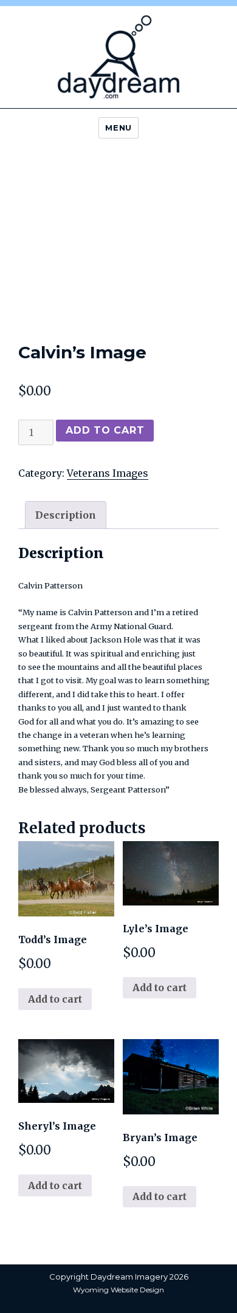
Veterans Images (107, 473)
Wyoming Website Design (118, 1289)
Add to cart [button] (55, 999)
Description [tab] (65, 515)
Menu (118, 127)
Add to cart (105, 430)
